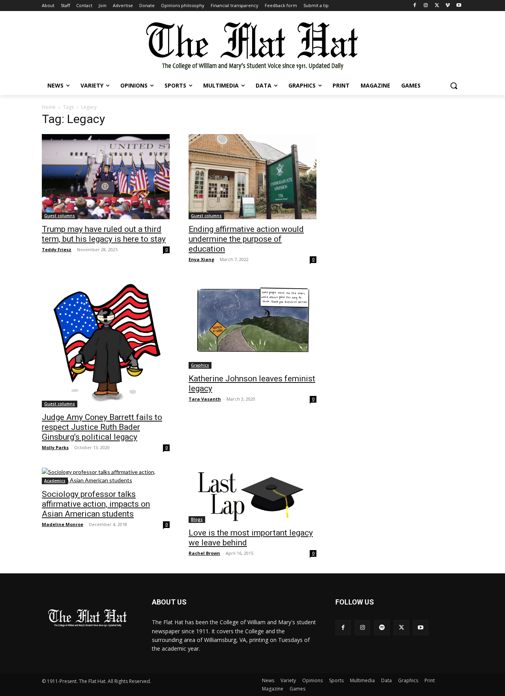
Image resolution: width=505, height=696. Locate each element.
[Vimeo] (447, 5)
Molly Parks (55, 447)
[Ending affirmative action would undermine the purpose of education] (252, 176)
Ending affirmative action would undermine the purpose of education (246, 239)
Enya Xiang (201, 259)
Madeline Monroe (62, 524)
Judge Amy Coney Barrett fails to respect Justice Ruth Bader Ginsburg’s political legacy (102, 427)
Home (49, 107)
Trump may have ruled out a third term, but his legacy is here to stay (104, 234)
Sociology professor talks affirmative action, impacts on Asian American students (96, 504)
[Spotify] (381, 627)
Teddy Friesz (56, 249)
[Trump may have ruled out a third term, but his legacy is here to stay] (106, 176)
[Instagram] (425, 5)
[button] (453, 85)
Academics (54, 480)
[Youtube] (458, 5)
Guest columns (59, 215)
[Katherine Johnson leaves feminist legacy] (252, 324)
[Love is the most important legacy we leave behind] (252, 495)
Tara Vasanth (205, 399)
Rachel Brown (204, 553)
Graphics (200, 365)
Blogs (197, 519)
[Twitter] (436, 5)
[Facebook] (414, 5)
